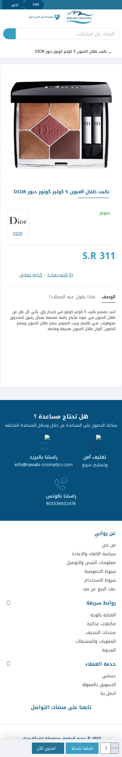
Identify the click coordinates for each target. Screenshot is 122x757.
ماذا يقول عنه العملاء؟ (72, 297)
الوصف (108, 297)
